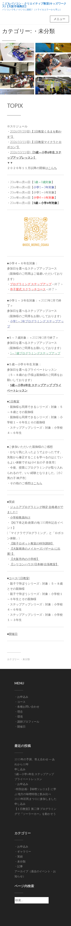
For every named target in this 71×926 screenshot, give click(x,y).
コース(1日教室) (19, 578)
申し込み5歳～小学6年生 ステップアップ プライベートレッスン (34, 774)
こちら (37, 483)
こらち (52, 168)
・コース (20, 701)
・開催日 (20, 726)
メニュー (59, 19)
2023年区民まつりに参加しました (35, 798)
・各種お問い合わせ (26, 706)
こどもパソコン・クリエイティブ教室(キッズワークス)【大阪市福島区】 (34, 5)
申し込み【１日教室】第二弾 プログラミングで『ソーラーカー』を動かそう (35, 808)
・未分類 (25, 659)
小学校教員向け (20, 517)
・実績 (18, 856)
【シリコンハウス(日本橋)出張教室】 (34, 564)
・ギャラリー (22, 851)
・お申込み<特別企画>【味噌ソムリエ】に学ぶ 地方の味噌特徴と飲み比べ (35, 789)
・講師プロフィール (26, 721)
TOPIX (15, 105)
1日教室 (14, 401)
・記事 (18, 866)
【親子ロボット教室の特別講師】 (32, 543)
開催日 (13, 634)
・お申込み (21, 696)
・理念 (18, 711)
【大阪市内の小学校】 (24, 559)
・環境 (18, 716)
